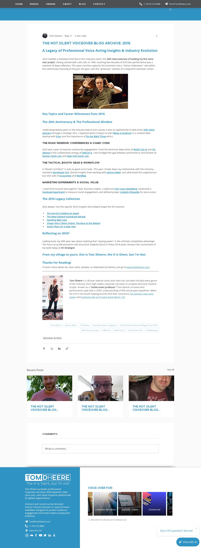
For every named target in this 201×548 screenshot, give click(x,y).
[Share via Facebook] (43, 348)
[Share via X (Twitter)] (51, 348)
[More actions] (157, 36)
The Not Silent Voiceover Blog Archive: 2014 (94, 408)
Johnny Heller (71, 325)
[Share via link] (66, 348)
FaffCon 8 (106, 330)
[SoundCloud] (31, 535)
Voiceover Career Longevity (104, 325)
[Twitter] (45, 535)
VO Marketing (151, 330)
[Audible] (54, 535)
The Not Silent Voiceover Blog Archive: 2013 (145, 408)
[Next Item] (168, 504)
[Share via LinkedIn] (59, 348)
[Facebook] (36, 535)
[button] (51, 4)
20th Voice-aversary (90, 330)
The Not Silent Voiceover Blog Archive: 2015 (43, 408)
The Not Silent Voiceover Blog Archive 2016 (138, 325)
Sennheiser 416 (135, 330)
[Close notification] (196, 528)
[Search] (174, 4)
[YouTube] (40, 535)
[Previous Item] (93, 504)
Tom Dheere (56, 325)
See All (170, 369)
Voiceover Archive (52, 337)
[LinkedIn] (50, 535)
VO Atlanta (84, 325)
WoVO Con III (119, 330)
